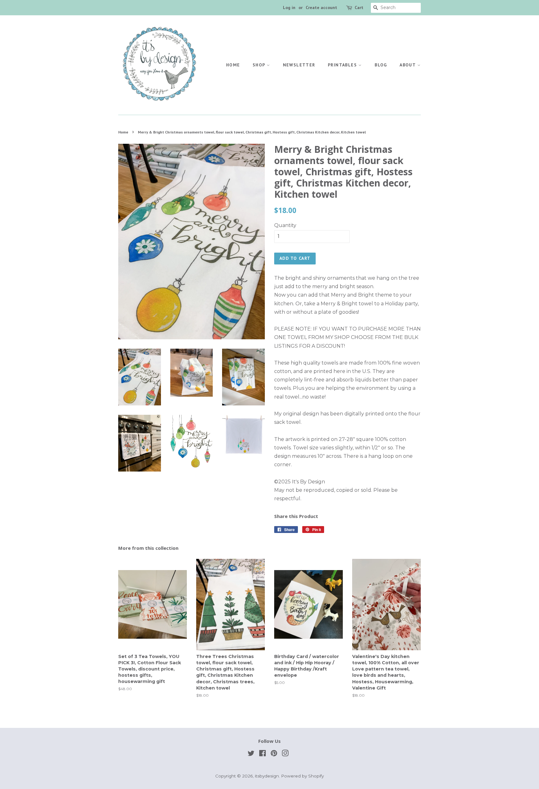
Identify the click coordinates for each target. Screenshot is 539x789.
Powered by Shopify (302, 775)
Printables (343, 65)
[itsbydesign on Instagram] (285, 754)
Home (233, 65)
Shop (260, 65)
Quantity (285, 225)
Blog (381, 65)
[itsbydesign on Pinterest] (273, 754)
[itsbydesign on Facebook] (262, 754)
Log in (289, 7)
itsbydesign (267, 775)
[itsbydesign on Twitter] (251, 754)
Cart (359, 7)
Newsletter (299, 65)
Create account (321, 7)
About (408, 65)
